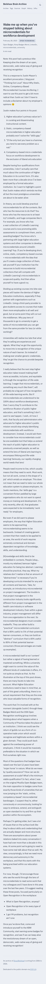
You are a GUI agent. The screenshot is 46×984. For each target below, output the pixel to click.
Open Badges (8, 44)
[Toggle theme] (40, 5)
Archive (5, 8)
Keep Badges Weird (21, 44)
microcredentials (9, 47)
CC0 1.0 (33, 969)
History (29, 8)
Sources (17, 8)
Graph (23, 8)
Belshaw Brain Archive (15, 3)
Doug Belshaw (19, 961)
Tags (11, 8)
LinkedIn (33, 44)
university (21, 47)
